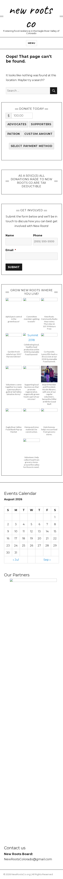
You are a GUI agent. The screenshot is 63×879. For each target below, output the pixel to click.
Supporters (41, 124)
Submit (14, 267)
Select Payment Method (31, 146)
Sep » (47, 559)
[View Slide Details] (33, 704)
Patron (13, 133)
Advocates (17, 124)
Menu (31, 43)
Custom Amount (38, 133)
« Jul (16, 559)
